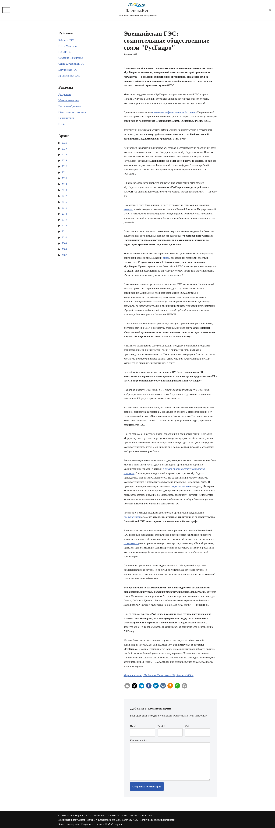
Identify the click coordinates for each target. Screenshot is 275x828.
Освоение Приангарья (70, 57)
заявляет (128, 209)
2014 (64, 213)
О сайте (62, 124)
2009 (64, 243)
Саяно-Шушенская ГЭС (71, 63)
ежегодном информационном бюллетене (174, 112)
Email (161, 726)
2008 (64, 249)
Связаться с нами (118, 815)
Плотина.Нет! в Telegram (108, 824)
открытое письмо (180, 486)
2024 (64, 154)
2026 (64, 142)
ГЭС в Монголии (67, 46)
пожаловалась (131, 543)
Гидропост (87, 824)
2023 (64, 160)
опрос (166, 257)
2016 (64, 201)
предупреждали (132, 516)
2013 (64, 219)
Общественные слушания (72, 112)
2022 (64, 166)
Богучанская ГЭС (68, 69)
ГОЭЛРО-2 (64, 51)
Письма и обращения (69, 106)
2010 (64, 237)
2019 (64, 184)
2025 (64, 148)
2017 (64, 195)
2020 (64, 178)
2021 (64, 172)
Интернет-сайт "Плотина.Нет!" (90, 815)
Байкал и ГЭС (66, 40)
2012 (64, 225)
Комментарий (138, 740)
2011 (64, 231)
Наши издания (66, 117)
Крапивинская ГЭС (69, 75)
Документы (64, 94)
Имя (133, 726)
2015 (64, 207)
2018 (64, 190)
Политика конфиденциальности (157, 819)
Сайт (187, 726)
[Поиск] (270, 10)
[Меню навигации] (6, 10)
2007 (64, 255)
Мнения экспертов (68, 100)
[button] (127, 685)
